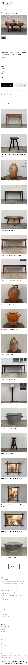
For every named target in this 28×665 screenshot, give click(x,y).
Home (2, 9)
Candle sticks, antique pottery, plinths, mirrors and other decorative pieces (14, 593)
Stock (2, 577)
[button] (3, 25)
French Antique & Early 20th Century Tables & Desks (13, 581)
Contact (2, 610)
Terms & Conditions (5, 616)
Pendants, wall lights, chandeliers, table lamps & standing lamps (12, 589)
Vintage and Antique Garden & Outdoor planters (12, 595)
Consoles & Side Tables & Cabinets (9, 585)
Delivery (3, 609)
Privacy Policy (4, 614)
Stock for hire (5, 599)
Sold (11, 9)
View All (14, 566)
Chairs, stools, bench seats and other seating (11, 586)
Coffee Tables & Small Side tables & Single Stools (12, 583)
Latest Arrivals (5, 579)
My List (2, 612)
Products (7, 9)
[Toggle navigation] (26, 3)
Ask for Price (7, 85)
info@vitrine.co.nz (5, 631)
